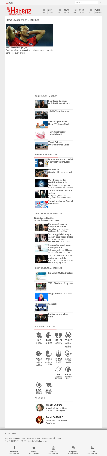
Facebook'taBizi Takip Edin (14, 452)
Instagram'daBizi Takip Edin (73, 452)
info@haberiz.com (39, 441)
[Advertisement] (53, 76)
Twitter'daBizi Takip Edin (34, 452)
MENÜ (10, 3)
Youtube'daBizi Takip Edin (53, 452)
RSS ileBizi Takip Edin (92, 452)
